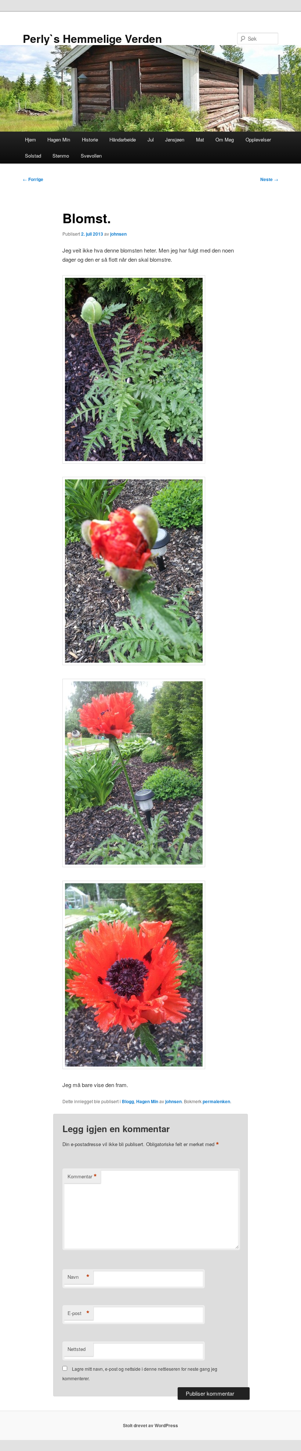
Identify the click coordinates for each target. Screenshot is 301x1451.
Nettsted (77, 1348)
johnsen (118, 234)
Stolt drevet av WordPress (150, 1425)
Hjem (30, 139)
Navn (79, 1277)
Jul (151, 139)
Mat (200, 139)
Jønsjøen (174, 139)
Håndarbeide (122, 139)
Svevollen (91, 155)
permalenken (216, 1101)
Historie (90, 139)
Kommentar (82, 1176)
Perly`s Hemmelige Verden (92, 38)
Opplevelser (258, 139)
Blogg (128, 1101)
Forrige (33, 179)
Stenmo (60, 155)
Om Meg (224, 139)
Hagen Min (58, 139)
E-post (79, 1313)
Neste (269, 179)
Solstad (33, 155)
